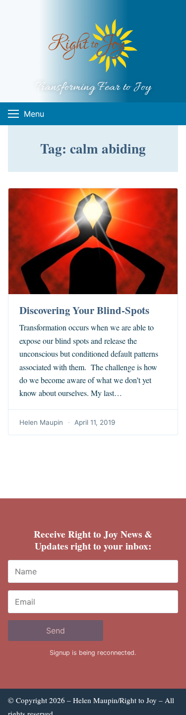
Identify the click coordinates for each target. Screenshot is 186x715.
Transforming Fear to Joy (93, 87)
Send (55, 631)
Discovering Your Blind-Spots (84, 310)
